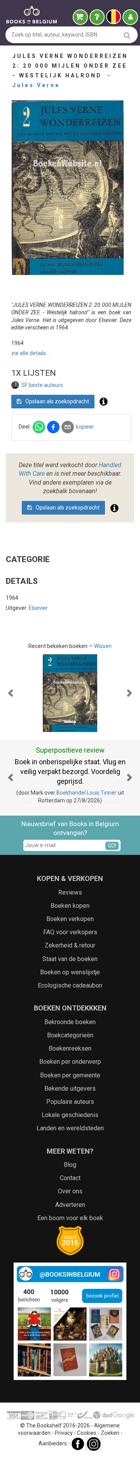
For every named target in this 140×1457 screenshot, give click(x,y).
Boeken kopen (70, 905)
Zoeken (110, 1433)
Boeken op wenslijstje (70, 972)
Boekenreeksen (70, 1048)
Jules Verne (36, 85)
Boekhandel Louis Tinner (86, 793)
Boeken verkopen (70, 919)
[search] (127, 35)
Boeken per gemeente (70, 1075)
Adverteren (70, 1204)
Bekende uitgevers (70, 1088)
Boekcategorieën (70, 1035)
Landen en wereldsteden (70, 1128)
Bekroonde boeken (70, 1022)
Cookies (86, 1433)
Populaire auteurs (70, 1101)
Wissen (103, 646)
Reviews (70, 892)
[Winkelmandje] (80, 17)
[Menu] (130, 17)
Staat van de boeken (70, 959)
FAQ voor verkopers (70, 932)
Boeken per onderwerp (70, 1061)
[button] (10, 693)
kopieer (85, 427)
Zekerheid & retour (70, 945)
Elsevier (38, 608)
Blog (70, 1164)
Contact (70, 1178)
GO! (112, 845)
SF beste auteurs (42, 385)
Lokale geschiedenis (70, 1115)
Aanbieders (52, 1443)
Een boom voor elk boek (70, 1218)
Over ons (70, 1191)
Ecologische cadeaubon (70, 985)
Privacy (64, 1433)
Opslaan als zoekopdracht (56, 401)
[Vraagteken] (97, 17)
